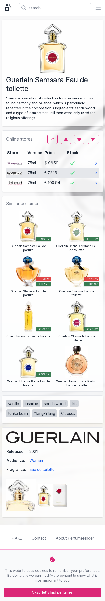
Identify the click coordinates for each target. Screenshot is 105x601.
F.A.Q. (16, 538)
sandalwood (55, 403)
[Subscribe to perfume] (66, 139)
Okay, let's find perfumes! (52, 592)
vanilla (13, 403)
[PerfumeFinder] (9, 8)
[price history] (52, 139)
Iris (74, 403)
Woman (36, 460)
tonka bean (18, 413)
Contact (39, 538)
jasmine (31, 403)
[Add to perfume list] (79, 139)
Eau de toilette (41, 469)
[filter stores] (93, 139)
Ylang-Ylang (44, 413)
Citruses (68, 413)
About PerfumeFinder (75, 538)
